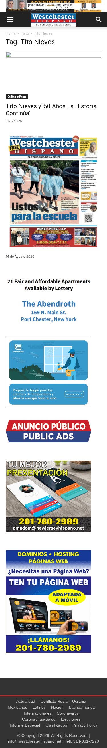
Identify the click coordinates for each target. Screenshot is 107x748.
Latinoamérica (82, 707)
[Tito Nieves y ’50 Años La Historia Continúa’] (53, 75)
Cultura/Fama (17, 96)
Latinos (39, 707)
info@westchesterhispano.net (34, 741)
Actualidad (25, 701)
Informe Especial (25, 725)
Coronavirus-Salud (39, 719)
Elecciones (70, 719)
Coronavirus (68, 713)
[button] (10, 19)
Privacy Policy (84, 725)
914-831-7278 (86, 741)
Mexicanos (17, 707)
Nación (57, 707)
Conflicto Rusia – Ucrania (63, 701)
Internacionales (37, 713)
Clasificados (56, 725)
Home (11, 33)
